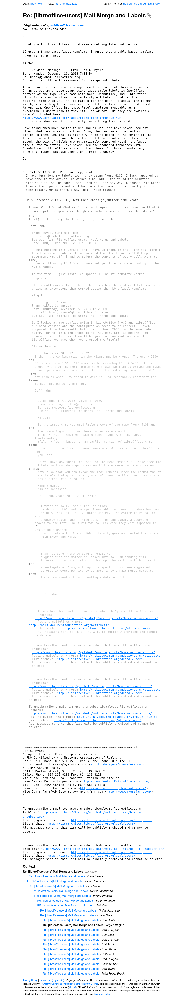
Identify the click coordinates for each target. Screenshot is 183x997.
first (57, 3)
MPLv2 (72, 987)
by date (128, 3)
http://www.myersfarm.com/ (129, 791)
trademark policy (102, 994)
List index (154, 3)
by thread (140, 3)
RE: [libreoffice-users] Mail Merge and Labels (57, 886)
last (74, 3)
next (39, 3)
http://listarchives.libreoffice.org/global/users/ (106, 628)
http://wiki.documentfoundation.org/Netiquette (69, 625)
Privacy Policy (30, 980)
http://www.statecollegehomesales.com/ (113, 788)
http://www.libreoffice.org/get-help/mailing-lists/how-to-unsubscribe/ (96, 618)
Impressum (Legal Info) (52, 980)
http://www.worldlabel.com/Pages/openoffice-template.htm (72, 117)
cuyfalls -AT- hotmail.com (66, 25)
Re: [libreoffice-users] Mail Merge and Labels (84, 15)
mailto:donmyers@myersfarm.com (117, 764)
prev (33, 3)
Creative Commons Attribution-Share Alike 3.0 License (70, 983)
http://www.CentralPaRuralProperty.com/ (116, 781)
